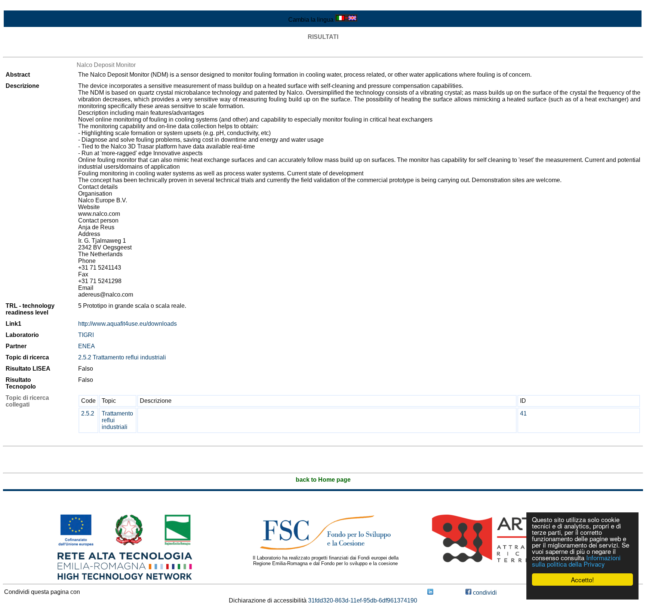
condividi (484, 592)
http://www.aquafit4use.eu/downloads (127, 324)
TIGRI (86, 335)
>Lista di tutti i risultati (31, 50)
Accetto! (582, 579)
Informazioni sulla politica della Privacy (576, 560)
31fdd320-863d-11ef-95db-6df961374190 (362, 600)
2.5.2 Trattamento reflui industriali (122, 357)
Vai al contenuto (24, 6)
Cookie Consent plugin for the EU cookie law (582, 592)
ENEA (86, 346)
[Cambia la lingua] (346, 19)
